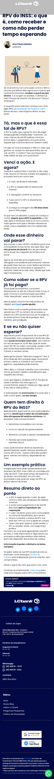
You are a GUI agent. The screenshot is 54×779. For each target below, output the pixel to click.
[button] (27, 10)
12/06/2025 (16, 47)
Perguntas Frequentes (13, 710)
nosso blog (35, 570)
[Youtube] (30, 609)
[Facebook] (18, 609)
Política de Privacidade (14, 714)
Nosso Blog (8, 704)
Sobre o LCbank (10, 707)
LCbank (27, 758)
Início (5, 700)
